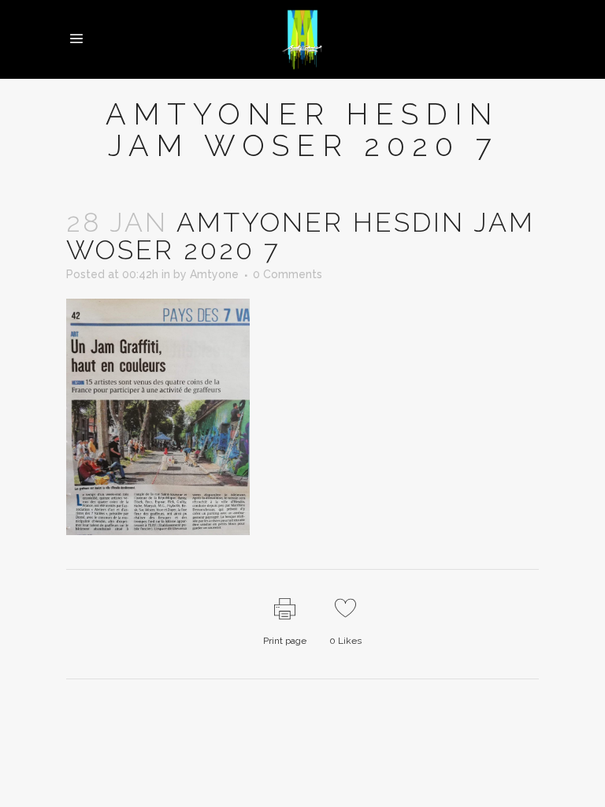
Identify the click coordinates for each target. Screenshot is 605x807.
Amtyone (214, 274)
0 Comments (287, 274)
